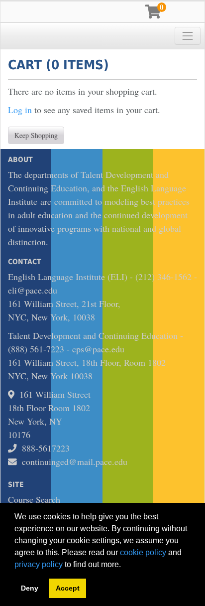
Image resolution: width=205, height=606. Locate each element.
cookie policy (143, 552)
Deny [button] (29, 588)
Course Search (34, 499)
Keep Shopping (36, 135)
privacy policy (38, 564)
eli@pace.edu (32, 290)
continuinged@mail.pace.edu (74, 461)
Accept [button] (68, 588)
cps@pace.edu (98, 349)
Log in (20, 110)
